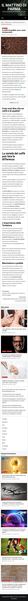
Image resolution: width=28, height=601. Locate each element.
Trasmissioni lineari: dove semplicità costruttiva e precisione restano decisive (13, 395)
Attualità (4, 351)
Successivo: (14, 299)
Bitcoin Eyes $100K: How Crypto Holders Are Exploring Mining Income (14, 390)
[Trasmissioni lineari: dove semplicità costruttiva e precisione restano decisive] (14, 491)
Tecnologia (5, 446)
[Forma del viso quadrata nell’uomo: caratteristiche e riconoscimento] (14, 344)
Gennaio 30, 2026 (12, 384)
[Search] (25, 18)
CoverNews (22, 596)
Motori (4, 440)
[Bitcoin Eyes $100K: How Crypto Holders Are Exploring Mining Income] (14, 465)
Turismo (4, 449)
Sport (3, 443)
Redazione (5, 34)
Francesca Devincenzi (7, 358)
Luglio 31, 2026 (16, 505)
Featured (4, 434)
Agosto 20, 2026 (16, 478)
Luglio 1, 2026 (11, 560)
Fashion (4, 431)
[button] (2, 18)
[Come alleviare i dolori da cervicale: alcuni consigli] (14, 318)
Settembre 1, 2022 (13, 34)
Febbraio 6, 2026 (16, 358)
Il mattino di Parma (14, 7)
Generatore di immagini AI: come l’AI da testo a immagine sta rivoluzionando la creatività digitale (14, 400)
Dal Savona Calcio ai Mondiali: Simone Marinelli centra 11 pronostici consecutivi (13, 406)
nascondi (16, 102)
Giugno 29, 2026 (12, 332)
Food (3, 437)
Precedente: (13, 293)
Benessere (5, 28)
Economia (4, 428)
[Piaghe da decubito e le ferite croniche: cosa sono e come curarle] (14, 370)
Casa (3, 425)
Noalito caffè (17, 85)
